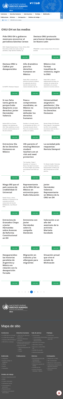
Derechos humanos (15, 14)
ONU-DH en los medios (38, 342)
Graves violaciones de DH (9, 377)
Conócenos (4, 14)
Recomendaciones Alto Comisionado (38, 359)
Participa (37, 14)
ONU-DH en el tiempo (8, 341)
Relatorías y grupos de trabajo (38, 364)
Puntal (20, 351)
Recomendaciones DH (24, 347)
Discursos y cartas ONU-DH (38, 347)
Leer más (25, 57)
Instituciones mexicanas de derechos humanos (55, 365)
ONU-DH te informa (37, 344)
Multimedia (46, 14)
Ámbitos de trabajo (33, 17)
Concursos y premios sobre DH (53, 338)
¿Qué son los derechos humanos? (23, 336)
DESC (3, 379)
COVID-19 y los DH (37, 350)
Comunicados (36, 335)
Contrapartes (22, 17)
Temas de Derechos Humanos (22, 339)
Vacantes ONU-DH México (9, 339)
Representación (6, 389)
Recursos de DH (21, 345)
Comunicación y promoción (6, 386)
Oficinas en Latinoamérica (54, 362)
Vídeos (4, 364)
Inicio (5, 20)
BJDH (20, 349)
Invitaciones (51, 335)
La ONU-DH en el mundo (8, 335)
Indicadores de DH (7, 383)
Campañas (5, 368)
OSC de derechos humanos (52, 369)
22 (41, 292)
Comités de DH (36, 367)
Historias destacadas (37, 352)
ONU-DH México (36, 362)
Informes (12, 17)
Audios (4, 366)
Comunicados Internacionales (38, 339)
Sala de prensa (28, 14)
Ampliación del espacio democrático (8, 391)
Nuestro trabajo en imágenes (7, 361)
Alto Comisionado (52, 360)
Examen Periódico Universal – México (37, 370)
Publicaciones (4, 17)
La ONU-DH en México (8, 337)
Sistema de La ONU (53, 358)
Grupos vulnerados (7, 381)
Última (44, 292)
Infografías (5, 358)
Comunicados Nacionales (40, 337)
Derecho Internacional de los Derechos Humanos (24, 343)
